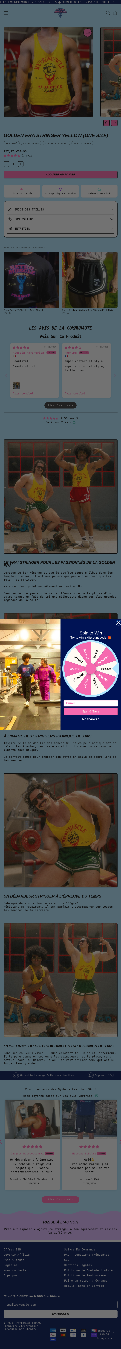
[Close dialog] (118, 622)
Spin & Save (90, 711)
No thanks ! (90, 719)
